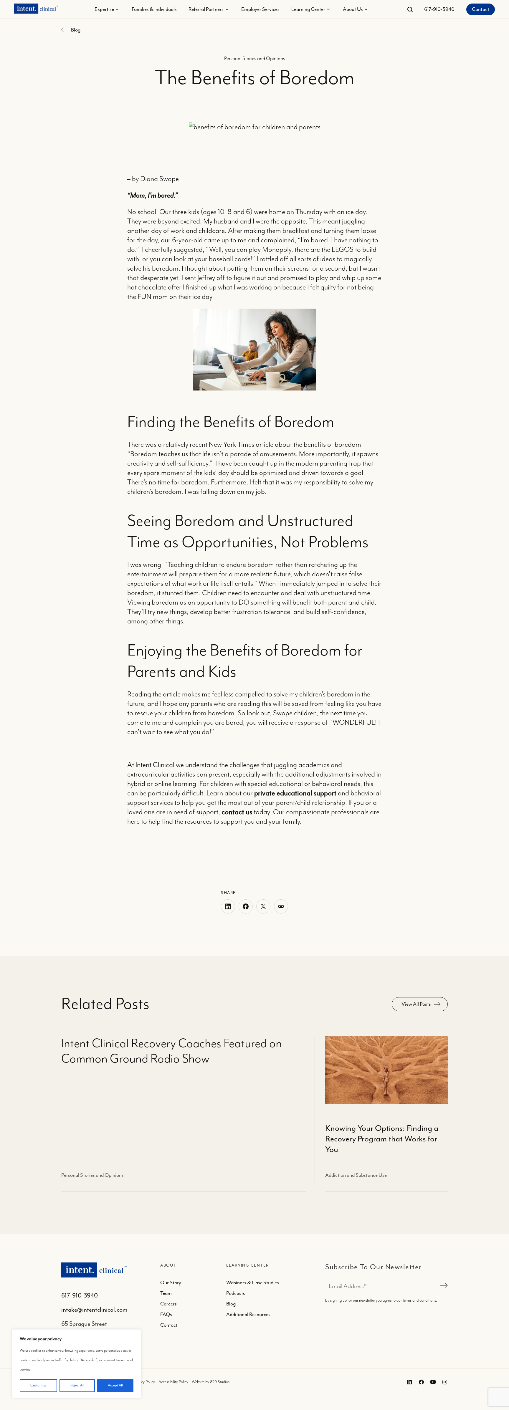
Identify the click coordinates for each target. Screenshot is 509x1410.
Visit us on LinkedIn (408, 1382)
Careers (168, 1304)
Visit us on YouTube (432, 1382)
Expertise (104, 9)
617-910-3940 (439, 9)
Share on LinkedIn (228, 906)
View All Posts (416, 1004)
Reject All (77, 1385)
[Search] (410, 9)
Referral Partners (206, 9)
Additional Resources (248, 1315)
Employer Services (260, 9)
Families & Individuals (154, 9)
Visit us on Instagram (443, 1382)
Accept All (115, 1385)
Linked (420, 1382)
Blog (75, 30)
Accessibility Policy (173, 1382)
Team (166, 1293)
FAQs (166, 1315)
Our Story (170, 1283)
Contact (480, 9)
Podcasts (235, 1293)
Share (281, 906)
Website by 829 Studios (210, 1382)
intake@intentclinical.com (94, 1309)
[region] (76, 1363)
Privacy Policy (144, 1382)
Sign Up (443, 1286)
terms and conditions (419, 1300)
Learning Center (308, 9)
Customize (38, 1385)
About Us (353, 9)
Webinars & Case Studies (252, 1283)
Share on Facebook (246, 906)
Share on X (263, 906)
